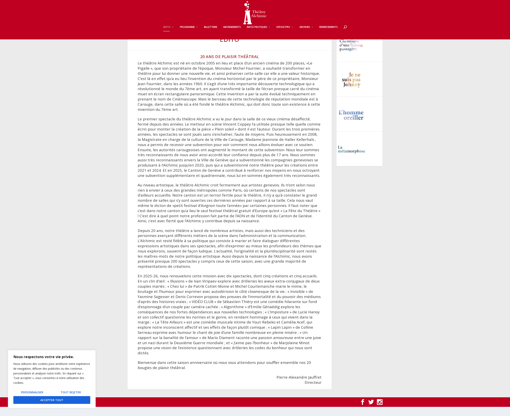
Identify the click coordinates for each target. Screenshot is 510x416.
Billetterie (210, 27)
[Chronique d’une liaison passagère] (351, 45)
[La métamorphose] (351, 150)
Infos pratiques (257, 27)
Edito (167, 27)
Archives (304, 27)
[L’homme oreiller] (351, 115)
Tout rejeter (71, 392)
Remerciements (328, 27)
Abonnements (232, 27)
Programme (187, 27)
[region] (52, 379)
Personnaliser (32, 392)
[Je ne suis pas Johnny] (351, 80)
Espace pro (283, 27)
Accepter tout (51, 400)
